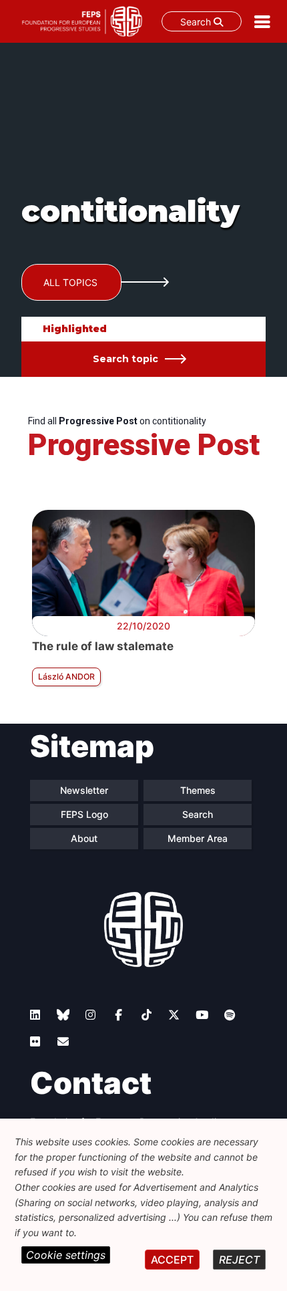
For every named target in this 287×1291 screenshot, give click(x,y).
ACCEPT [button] (172, 1259)
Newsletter (84, 790)
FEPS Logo (84, 814)
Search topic (125, 359)
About (84, 838)
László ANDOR (66, 677)
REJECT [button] (239, 1259)
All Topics (70, 282)
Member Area (198, 838)
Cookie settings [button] (65, 1255)
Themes (198, 790)
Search (197, 21)
